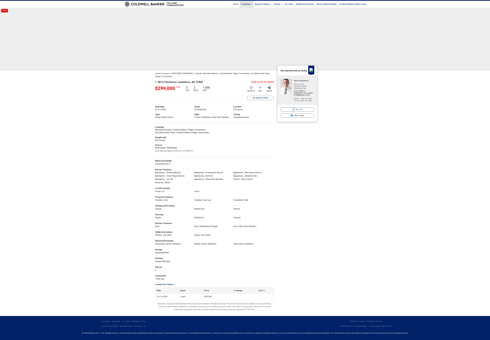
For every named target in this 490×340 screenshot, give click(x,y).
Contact (278, 5)
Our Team (289, 4)
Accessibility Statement (354, 326)
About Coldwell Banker (327, 4)
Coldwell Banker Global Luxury (352, 4)
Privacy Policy (375, 321)
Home (235, 4)
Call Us (299, 109)
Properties (247, 5)
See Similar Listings (260, 98)
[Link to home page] (155, 4)
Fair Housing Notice (381, 326)
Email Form (298, 115)
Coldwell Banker (111, 321)
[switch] (251, 90)
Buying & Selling (263, 5)
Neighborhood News (305, 4)
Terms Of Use (357, 321)
